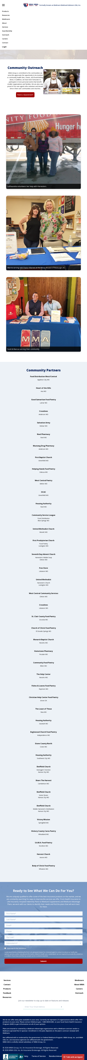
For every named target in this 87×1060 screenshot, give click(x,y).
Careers (5, 39)
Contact (5, 43)
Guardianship (7, 31)
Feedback (7, 993)
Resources (6, 15)
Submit (43, 961)
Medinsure (6, 19)
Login (4, 47)
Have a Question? (25, 95)
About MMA (79, 984)
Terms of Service (39, 1056)
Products (5, 11)
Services (5, 27)
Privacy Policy (22, 1056)
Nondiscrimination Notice (59, 1056)
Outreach (5, 35)
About (4, 23)
